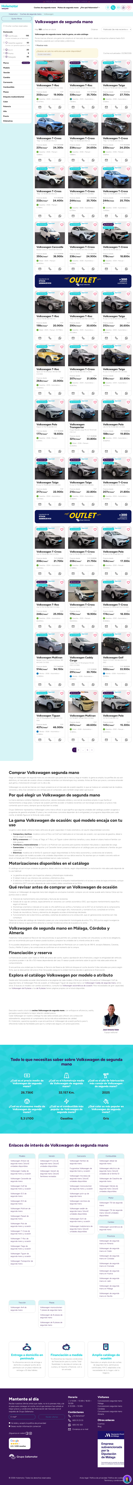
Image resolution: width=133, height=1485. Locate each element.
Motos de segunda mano (68, 7)
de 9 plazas (41, 988)
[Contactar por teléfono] (50, 107)
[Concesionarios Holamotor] (108, 7)
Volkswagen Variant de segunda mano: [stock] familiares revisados (49, 1173)
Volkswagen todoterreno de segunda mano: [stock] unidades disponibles (81, 1229)
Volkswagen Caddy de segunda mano (100, 983)
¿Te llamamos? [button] (78, 1416)
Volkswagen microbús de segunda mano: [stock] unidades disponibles (80, 1178)
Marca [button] (6, 63)
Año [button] (5, 111)
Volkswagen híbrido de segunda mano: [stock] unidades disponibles (108, 1188)
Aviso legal (84, 1478)
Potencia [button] (7, 106)
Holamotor (13, 14)
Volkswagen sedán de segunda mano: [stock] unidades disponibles (79, 1211)
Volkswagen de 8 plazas (21, 988)
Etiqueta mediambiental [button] (13, 97)
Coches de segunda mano (45, 7)
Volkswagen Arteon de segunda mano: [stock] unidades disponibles (19, 1163)
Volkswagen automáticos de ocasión (77, 985)
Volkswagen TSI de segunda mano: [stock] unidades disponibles (110, 1213)
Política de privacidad (98, 1478)
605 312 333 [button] (78, 1425)
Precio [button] (6, 116)
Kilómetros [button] (8, 121)
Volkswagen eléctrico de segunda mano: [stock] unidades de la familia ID (109, 1171)
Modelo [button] (6, 68)
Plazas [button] (6, 92)
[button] (83, 281)
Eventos (101, 1424)
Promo (18, 53)
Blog (99, 1426)
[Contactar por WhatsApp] (123, 7)
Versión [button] (6, 72)
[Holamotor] (10, 9)
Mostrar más (42, 45)
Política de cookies (116, 1478)
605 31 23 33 (78, 1420)
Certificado (17, 37)
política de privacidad (37, 1423)
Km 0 (18, 50)
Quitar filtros (16, 19)
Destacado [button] (8, 32)
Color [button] (5, 102)
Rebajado (18, 57)
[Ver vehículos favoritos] (128, 7)
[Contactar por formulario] (118, 7)
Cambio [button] (6, 77)
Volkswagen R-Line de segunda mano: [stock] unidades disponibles (49, 1163)
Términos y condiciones (114, 1480)
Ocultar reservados (44, 54)
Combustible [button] (8, 87)
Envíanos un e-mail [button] (80, 1429)
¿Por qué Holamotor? (89, 7)
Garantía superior (17, 44)
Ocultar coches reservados (16, 26)
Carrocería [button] (7, 82)
